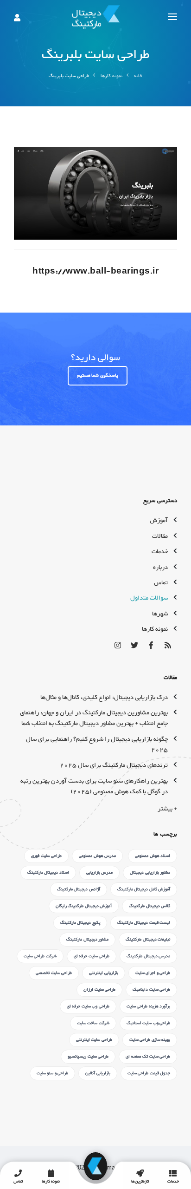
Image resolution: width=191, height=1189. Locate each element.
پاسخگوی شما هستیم (97, 375)
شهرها (160, 614)
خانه (138, 76)
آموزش (159, 520)
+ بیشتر (167, 809)
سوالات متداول (149, 598)
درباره (160, 567)
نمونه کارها (111, 76)
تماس (161, 582)
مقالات (160, 536)
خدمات (160, 551)
